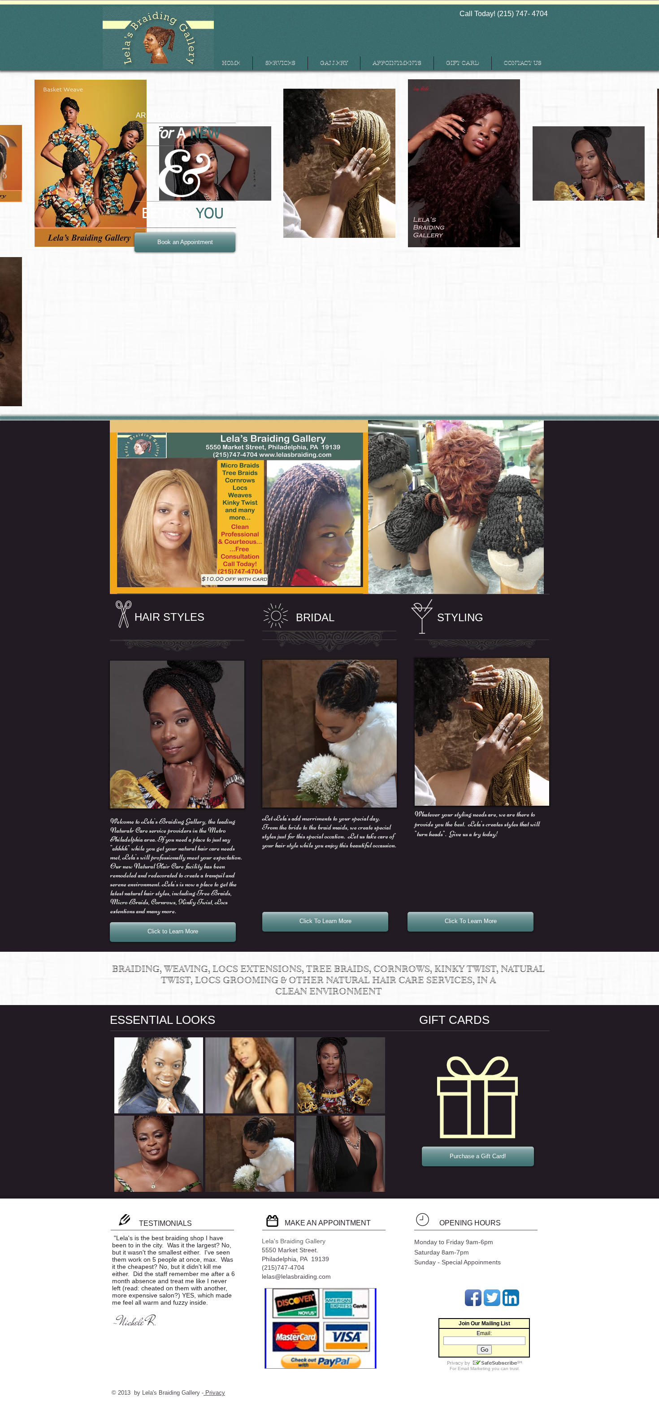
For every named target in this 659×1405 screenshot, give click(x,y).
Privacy (214, 1392)
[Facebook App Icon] (473, 1297)
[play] (366, 1184)
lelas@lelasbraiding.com (296, 1276)
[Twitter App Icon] (492, 1297)
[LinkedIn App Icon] (511, 1297)
